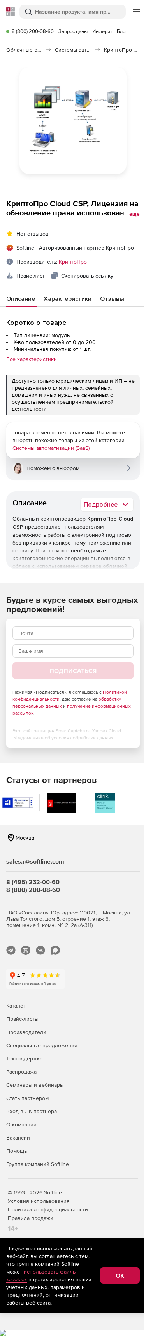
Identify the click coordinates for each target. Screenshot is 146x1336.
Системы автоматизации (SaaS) (51, 448)
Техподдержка (24, 1058)
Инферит (102, 31)
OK (120, 1275)
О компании (21, 1124)
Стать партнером (27, 1098)
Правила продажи (30, 1218)
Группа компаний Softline (37, 1164)
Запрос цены (73, 31)
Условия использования (39, 1201)
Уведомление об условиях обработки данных (63, 738)
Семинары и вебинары (35, 1085)
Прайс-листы (22, 1019)
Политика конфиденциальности (48, 1209)
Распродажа (21, 1072)
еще (134, 214)
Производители (26, 1032)
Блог (122, 31)
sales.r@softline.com (35, 861)
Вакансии (18, 1138)
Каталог (16, 1006)
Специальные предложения (41, 1045)
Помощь (16, 1151)
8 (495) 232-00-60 (33, 881)
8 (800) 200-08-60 (33, 31)
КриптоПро (73, 262)
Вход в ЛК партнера (31, 1111)
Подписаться (73, 670)
